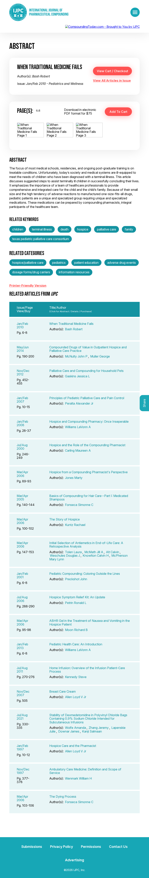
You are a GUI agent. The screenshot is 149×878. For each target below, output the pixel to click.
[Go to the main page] (38, 12)
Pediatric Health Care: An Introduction (75, 644)
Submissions (31, 847)
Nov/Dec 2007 (23, 693)
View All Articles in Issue (112, 80)
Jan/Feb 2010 (22, 325)
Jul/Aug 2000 (22, 446)
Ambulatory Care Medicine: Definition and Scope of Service (85, 771)
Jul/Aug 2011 (22, 669)
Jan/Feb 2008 (22, 423)
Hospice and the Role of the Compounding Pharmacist (87, 445)
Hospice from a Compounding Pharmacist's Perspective (88, 472)
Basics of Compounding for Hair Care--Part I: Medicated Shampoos (88, 497)
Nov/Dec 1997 (23, 771)
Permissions (91, 847)
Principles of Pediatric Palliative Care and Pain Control (86, 398)
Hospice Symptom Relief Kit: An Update (77, 597)
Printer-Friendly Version (27, 285)
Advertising (74, 860)
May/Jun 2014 (23, 349)
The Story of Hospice (64, 519)
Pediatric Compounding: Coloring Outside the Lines (84, 574)
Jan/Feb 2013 (22, 646)
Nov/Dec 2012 (23, 372)
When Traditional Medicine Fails (71, 324)
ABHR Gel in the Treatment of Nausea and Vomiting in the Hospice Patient (89, 622)
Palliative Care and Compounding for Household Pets (86, 371)
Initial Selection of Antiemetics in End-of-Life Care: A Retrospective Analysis (86, 544)
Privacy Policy (61, 847)
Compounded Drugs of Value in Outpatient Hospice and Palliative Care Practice (88, 349)
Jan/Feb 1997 (22, 747)
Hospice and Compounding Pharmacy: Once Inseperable (89, 421)
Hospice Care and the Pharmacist (72, 746)
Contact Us (118, 847)
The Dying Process (62, 796)
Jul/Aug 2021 (22, 716)
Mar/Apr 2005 (22, 497)
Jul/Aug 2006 (22, 599)
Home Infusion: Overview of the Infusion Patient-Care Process (87, 669)
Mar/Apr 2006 (22, 474)
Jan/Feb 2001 (22, 575)
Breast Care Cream (62, 691)
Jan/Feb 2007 (22, 399)
